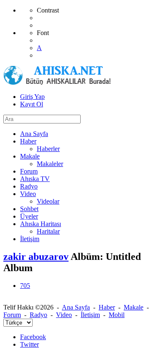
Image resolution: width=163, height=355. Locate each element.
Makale (133, 307)
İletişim (90, 314)
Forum (12, 314)
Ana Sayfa (76, 307)
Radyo (38, 314)
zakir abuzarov (36, 256)
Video (64, 314)
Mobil (117, 314)
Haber (107, 307)
